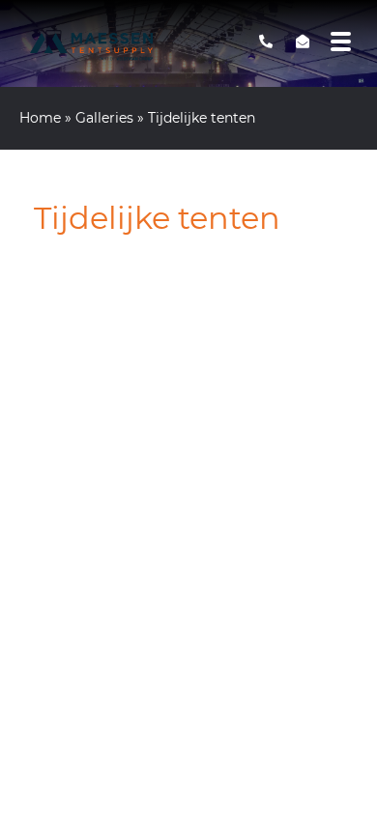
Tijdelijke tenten (157, 218)
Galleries (104, 117)
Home (40, 117)
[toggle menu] (341, 41)
